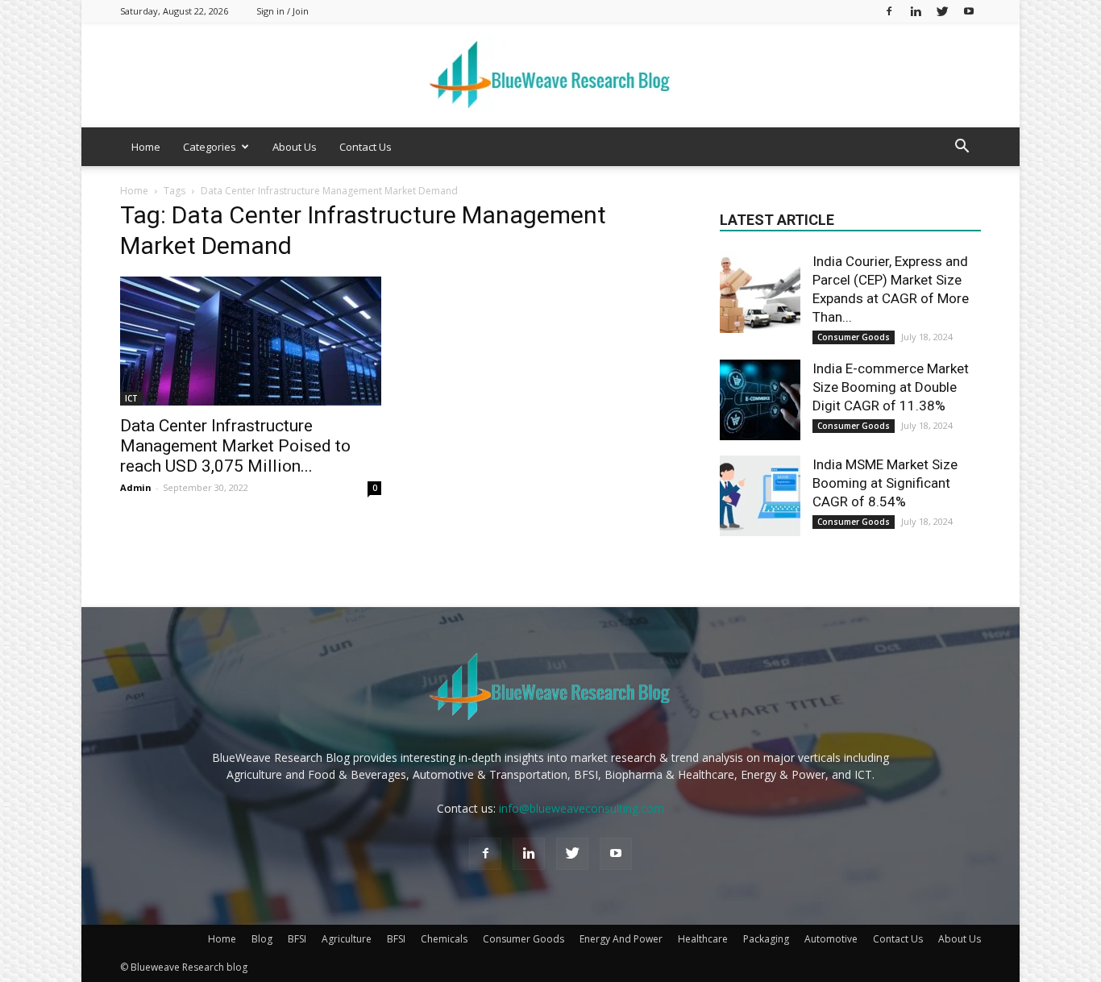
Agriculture (347, 939)
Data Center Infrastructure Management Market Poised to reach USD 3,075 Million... (235, 446)
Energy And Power (621, 939)
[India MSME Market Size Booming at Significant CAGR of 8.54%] (760, 496)
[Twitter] (942, 11)
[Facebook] (889, 11)
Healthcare (703, 939)
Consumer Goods (853, 337)
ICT (131, 398)
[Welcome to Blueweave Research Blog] (550, 75)
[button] (961, 148)
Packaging (766, 939)
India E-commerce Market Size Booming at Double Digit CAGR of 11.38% (890, 387)
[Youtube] (969, 11)
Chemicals (444, 939)
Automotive (831, 939)
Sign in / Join (282, 11)
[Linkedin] (916, 11)
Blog (261, 939)
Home (145, 146)
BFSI (297, 939)
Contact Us (365, 146)
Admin (136, 487)
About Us (294, 146)
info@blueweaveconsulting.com (581, 808)
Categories (209, 146)
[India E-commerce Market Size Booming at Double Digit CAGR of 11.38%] (760, 400)
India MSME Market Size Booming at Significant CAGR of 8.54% (885, 483)
